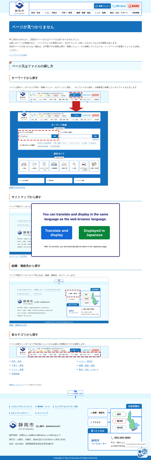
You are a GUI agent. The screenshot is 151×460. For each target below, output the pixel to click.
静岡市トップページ (16, 385)
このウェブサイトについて (21, 406)
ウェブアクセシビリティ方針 (66, 406)
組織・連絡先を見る (18, 325)
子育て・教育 (18, 365)
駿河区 (120, 421)
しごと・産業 (18, 369)
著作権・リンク (43, 406)
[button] (102, 6)
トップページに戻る (18, 55)
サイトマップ (42, 413)
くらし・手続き (86, 361)
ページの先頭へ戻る (75, 393)
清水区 (120, 428)
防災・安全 (17, 361)
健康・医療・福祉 (87, 365)
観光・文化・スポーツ (89, 369)
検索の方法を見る (17, 187)
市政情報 (16, 374)
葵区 (119, 414)
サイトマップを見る (18, 256)
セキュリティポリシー (20, 413)
